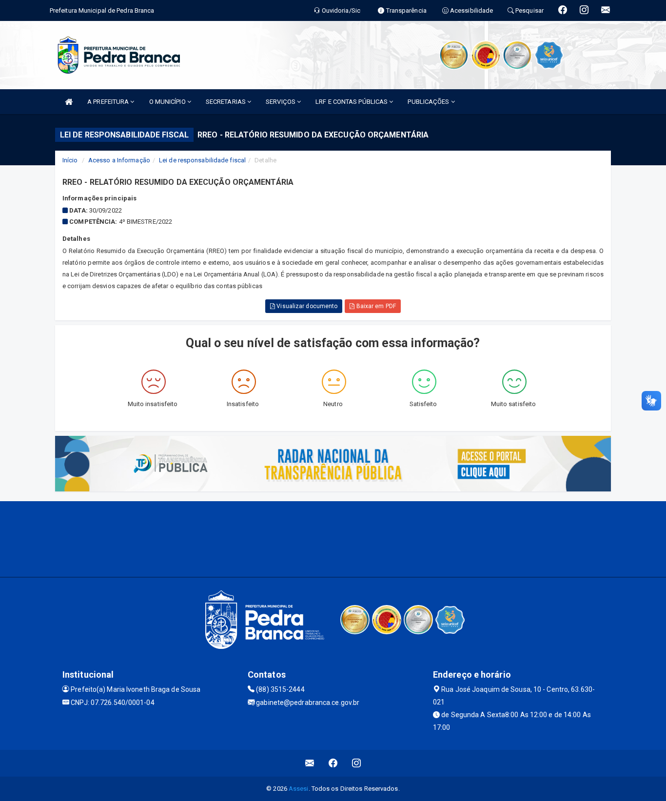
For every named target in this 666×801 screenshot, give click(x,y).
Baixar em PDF (374, 306)
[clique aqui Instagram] (356, 763)
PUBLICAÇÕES (429, 101)
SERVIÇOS (281, 101)
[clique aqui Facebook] (333, 763)
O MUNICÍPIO (168, 101)
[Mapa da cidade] (333, 537)
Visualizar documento (306, 306)
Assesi (299, 788)
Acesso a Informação (119, 160)
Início (70, 160)
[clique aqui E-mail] (309, 763)
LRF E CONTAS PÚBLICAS (352, 101)
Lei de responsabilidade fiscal (202, 160)
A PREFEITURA (108, 101)
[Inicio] (69, 101)
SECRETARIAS (226, 101)
